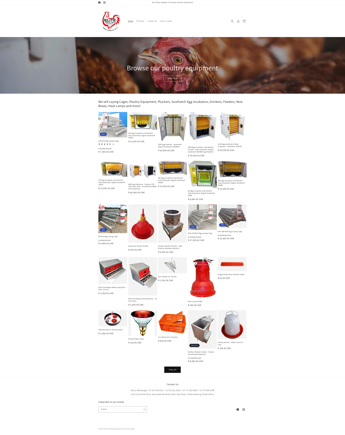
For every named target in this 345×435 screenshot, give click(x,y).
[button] (232, 21)
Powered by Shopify (128, 429)
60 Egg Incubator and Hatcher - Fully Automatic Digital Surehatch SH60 (201, 193)
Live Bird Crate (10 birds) (168, 337)
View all (172, 369)
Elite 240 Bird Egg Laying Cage (200, 233)
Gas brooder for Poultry (167, 277)
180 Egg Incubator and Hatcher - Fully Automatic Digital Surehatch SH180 (141, 135)
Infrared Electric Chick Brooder (110, 330)
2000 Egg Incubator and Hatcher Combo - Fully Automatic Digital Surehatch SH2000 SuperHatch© (201, 149)
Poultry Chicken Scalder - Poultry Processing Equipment (201, 353)
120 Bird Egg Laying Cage (108, 141)
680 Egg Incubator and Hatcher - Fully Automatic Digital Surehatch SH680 (231, 183)
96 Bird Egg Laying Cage (108, 236)
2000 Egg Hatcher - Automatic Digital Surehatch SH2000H (170, 145)
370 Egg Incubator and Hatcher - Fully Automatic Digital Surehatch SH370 (111, 182)
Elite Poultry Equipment (112, 429)
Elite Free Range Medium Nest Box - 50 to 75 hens (112, 288)
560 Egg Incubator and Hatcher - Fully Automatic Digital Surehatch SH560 (171, 180)
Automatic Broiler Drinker (138, 246)
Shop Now (172, 78)
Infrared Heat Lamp (136, 339)
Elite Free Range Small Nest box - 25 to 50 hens (142, 300)
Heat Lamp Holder (195, 301)
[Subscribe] (144, 409)
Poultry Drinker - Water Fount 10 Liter (230, 343)
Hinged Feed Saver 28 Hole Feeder (231, 274)
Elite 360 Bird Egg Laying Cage (230, 231)
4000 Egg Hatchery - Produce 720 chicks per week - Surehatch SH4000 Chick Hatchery (142, 186)
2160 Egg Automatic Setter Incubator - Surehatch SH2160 (230, 145)
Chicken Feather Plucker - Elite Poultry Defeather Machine (170, 247)
